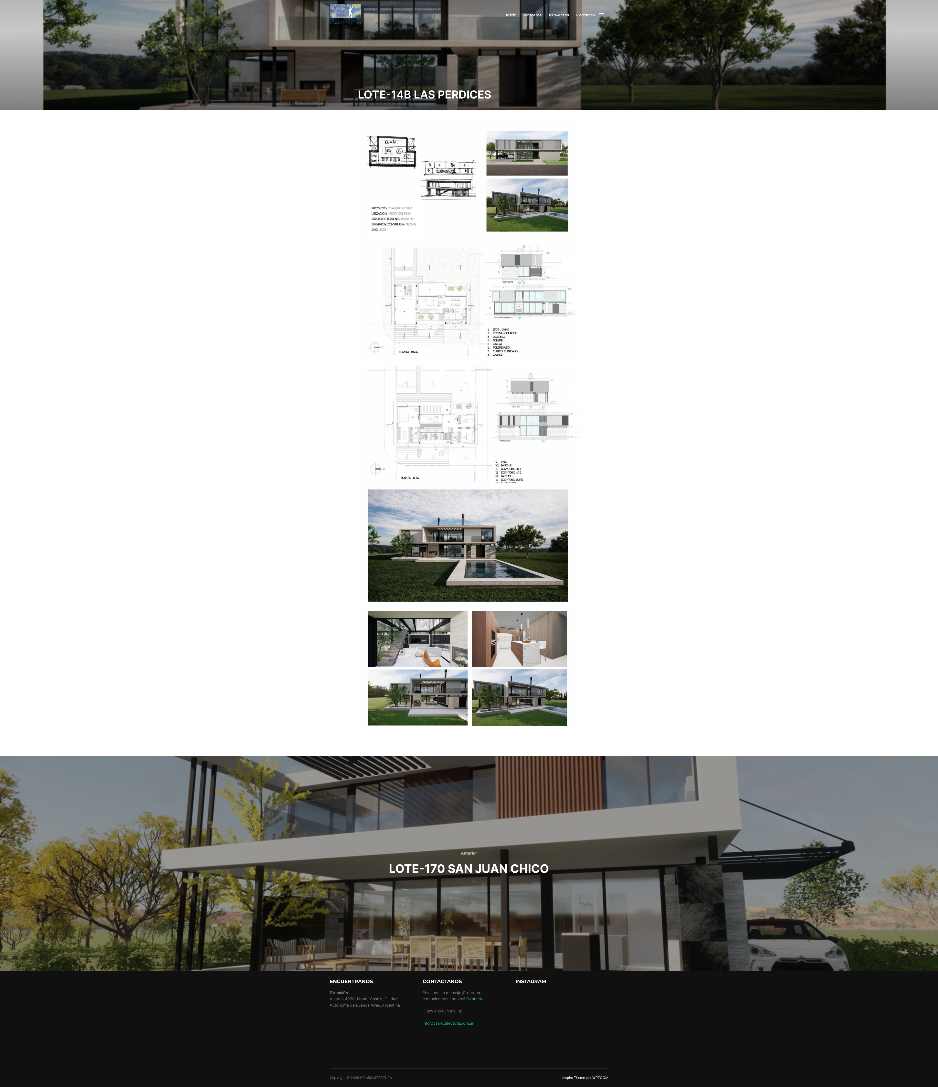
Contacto (585, 15)
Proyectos (559, 15)
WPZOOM (600, 1078)
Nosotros (533, 15)
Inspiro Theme (573, 1078)
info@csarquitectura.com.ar (448, 1023)
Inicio (511, 15)
